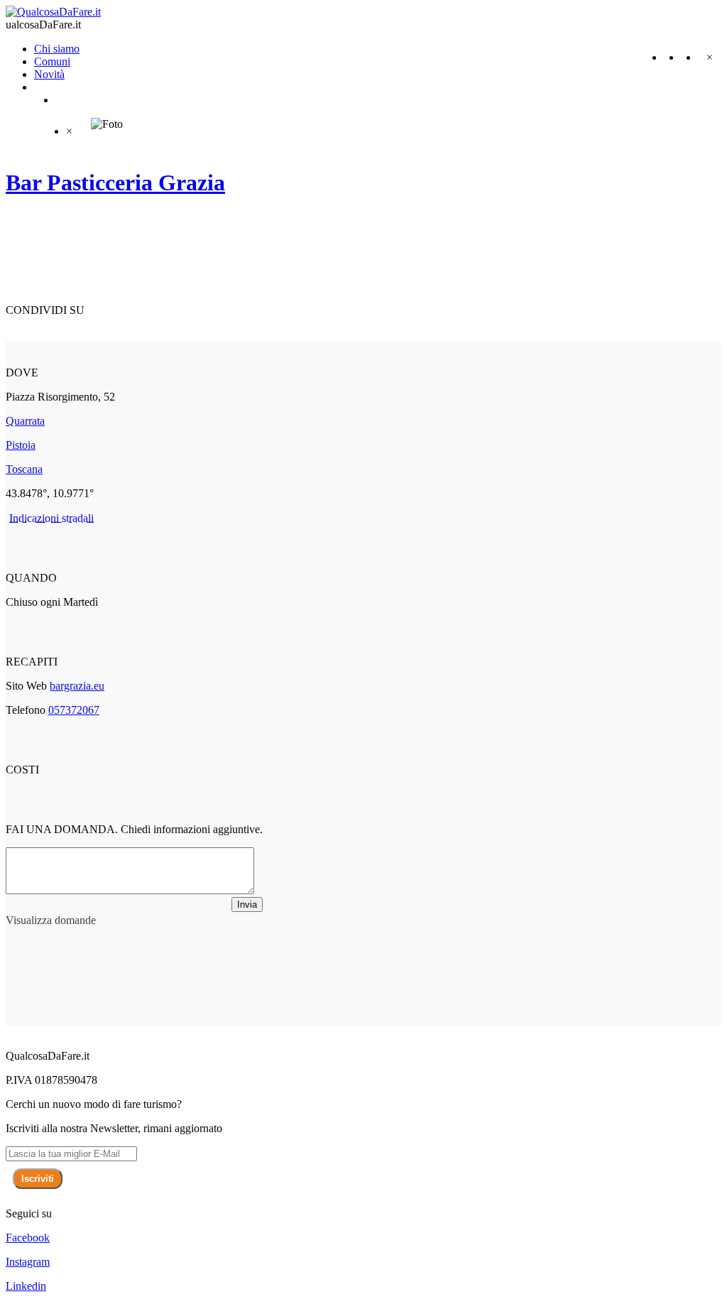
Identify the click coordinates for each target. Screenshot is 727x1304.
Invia (247, 904)
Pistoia (20, 445)
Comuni (52, 61)
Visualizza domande (51, 920)
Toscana (24, 469)
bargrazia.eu (77, 686)
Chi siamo (57, 49)
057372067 (73, 710)
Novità (49, 74)
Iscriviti (37, 1178)
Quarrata (25, 421)
